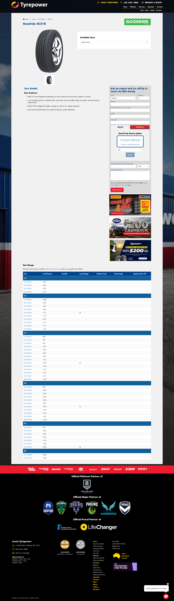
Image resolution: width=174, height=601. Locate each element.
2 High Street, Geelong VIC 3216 (28, 545)
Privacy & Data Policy (22, 598)
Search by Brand (98, 548)
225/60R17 (28, 343)
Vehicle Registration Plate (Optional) (122, 164)
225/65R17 (28, 347)
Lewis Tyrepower (109, 2)
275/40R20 (28, 455)
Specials (151, 7)
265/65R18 (28, 416)
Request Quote (117, 190)
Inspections (96, 568)
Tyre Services (97, 570)
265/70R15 (28, 292)
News (147, 10)
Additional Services (99, 575)
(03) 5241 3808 (131, 2)
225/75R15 (28, 285)
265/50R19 (28, 444)
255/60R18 (28, 410)
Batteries (95, 565)
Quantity (140, 95)
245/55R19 (28, 434)
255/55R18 (28, 407)
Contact (160, 7)
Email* (113, 114)
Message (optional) (117, 170)
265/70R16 (28, 326)
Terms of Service (122, 185)
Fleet (142, 10)
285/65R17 (28, 379)
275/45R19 (28, 447)
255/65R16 (28, 319)
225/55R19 (28, 427)
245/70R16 (28, 313)
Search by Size (97, 546)
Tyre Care (96, 551)
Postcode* (114, 120)
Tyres (125, 7)
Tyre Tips (96, 553)
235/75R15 (28, 289)
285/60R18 (28, 420)
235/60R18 (28, 397)
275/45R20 (28, 458)
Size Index (115, 541)
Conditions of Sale (34, 598)
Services (142, 7)
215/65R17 (28, 340)
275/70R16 (28, 329)
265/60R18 (28, 413)
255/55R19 (28, 440)
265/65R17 (28, 369)
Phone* (121, 108)
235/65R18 (28, 400)
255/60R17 (28, 363)
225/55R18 (28, 387)
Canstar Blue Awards (118, 544)
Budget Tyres (116, 546)
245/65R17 (28, 356)
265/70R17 (28, 373)
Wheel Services (98, 572)
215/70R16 (28, 300)
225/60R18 (28, 390)
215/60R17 (28, 337)
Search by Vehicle (98, 544)
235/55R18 (28, 394)
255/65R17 (28, 366)
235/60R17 (28, 350)
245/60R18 (28, 403)
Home (27, 19)
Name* (113, 102)
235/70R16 (28, 309)
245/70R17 (28, 360)
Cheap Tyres (116, 548)
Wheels (133, 7)
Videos (152, 10)
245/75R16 (28, 316)
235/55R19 (28, 431)
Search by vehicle (51, 269)
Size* (112, 95)
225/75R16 (28, 306)
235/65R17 (28, 353)
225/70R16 (28, 303)
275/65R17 (28, 376)
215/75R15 (28, 282)
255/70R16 (28, 322)
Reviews (159, 10)
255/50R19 (28, 437)
